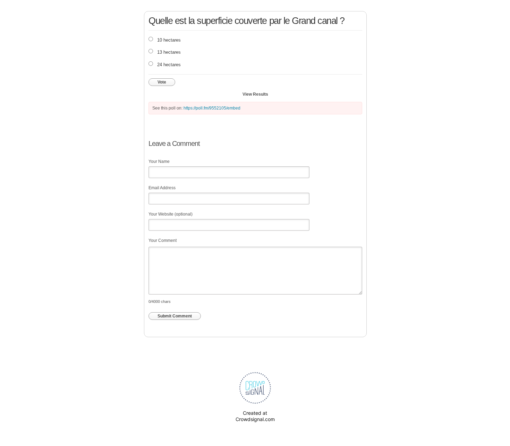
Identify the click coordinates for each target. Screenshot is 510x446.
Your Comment (162, 240)
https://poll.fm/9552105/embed (212, 108)
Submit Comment (175, 316)
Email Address (162, 187)
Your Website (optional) (170, 214)
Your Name (159, 161)
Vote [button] (162, 82)
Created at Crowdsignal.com (255, 416)
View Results (255, 94)
